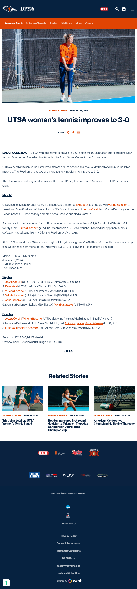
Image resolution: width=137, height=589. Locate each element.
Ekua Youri (82, 204)
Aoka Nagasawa (63, 304)
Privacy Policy (68, 535)
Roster (53, 23)
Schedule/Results (36, 23)
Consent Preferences (69, 543)
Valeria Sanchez (117, 204)
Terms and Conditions (69, 550)
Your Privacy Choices (68, 565)
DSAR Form (68, 558)
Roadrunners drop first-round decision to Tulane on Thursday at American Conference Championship (68, 425)
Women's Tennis (58, 110)
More (79, 23)
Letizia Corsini (91, 209)
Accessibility (68, 523)
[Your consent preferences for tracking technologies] (6, 582)
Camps (89, 23)
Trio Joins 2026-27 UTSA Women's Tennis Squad (18, 422)
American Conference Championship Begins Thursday (114, 422)
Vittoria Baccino (14, 291)
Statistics (66, 23)
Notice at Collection (69, 573)
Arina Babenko (29, 228)
